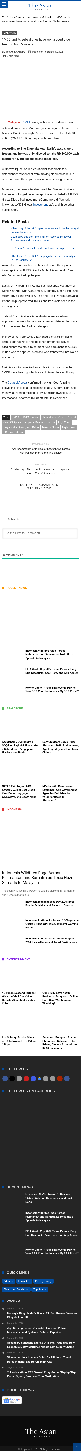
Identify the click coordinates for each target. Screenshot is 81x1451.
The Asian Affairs (15, 51)
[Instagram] (33, 1078)
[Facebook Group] (67, 1078)
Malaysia (10, 33)
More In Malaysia (39, 488)
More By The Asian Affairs (39, 484)
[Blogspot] (52, 1078)
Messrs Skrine (50, 427)
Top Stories (39, 1289)
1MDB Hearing (31, 417)
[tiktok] (45, 1078)
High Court (64, 422)
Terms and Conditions (16, 1289)
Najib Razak (69, 427)
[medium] (19, 1078)
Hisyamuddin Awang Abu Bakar (21, 427)
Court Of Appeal (12, 422)
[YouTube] (26, 1078)
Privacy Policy (43, 1281)
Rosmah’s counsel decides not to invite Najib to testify (45, 248)
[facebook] (5, 1078)
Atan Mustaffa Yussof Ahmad (59, 417)
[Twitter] (12, 1078)
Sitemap (8, 1281)
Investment (40, 204)
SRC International (13, 432)
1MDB (27, 122)
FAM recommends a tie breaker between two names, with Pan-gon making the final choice (41, 448)
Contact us (24, 1281)
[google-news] (39, 1078)
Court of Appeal (17, 382)
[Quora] (60, 1078)
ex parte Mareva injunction (40, 422)
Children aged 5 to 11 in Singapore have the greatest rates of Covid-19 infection (40, 469)
